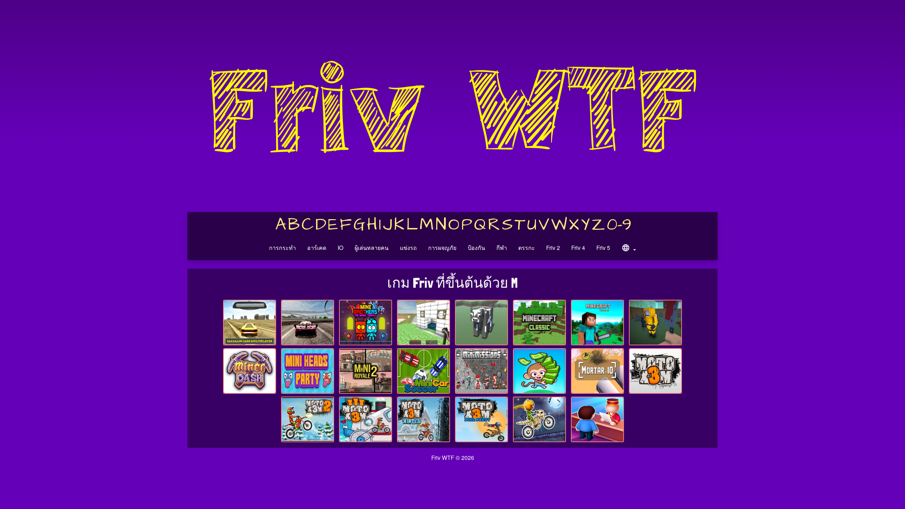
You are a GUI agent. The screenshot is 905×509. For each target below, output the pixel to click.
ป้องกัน (476, 248)
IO (340, 248)
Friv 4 (578, 248)
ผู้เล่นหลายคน (372, 248)
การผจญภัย (442, 248)
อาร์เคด (316, 248)
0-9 (619, 224)
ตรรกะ (526, 248)
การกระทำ (282, 248)
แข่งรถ (408, 248)
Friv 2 (553, 248)
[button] (628, 249)
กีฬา (501, 248)
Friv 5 (603, 248)
